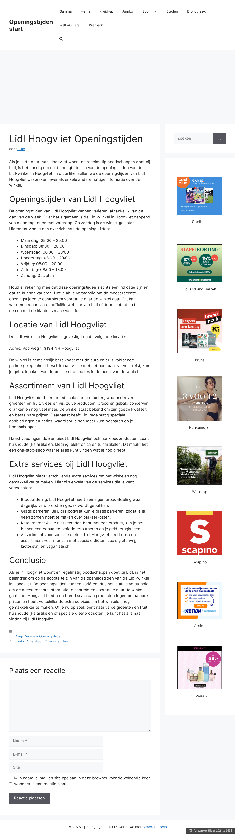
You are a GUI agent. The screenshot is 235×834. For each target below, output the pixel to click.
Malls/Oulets (69, 25)
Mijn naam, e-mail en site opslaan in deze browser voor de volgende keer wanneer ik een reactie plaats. (82, 781)
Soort (146, 11)
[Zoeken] (219, 138)
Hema (85, 11)
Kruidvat (106, 11)
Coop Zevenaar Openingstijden (38, 636)
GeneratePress (154, 827)
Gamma (65, 11)
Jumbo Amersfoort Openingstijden (41, 641)
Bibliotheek (196, 11)
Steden (172, 11)
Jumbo (127, 11)
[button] (61, 39)
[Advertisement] (117, 85)
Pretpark (96, 25)
